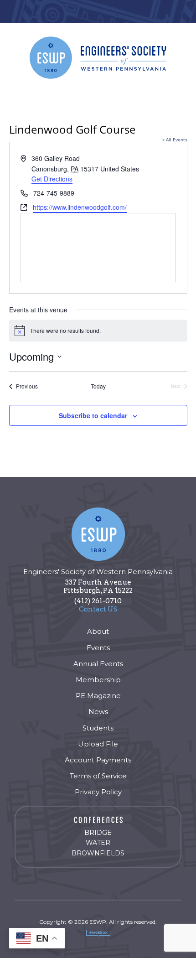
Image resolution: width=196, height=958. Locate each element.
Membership (98, 679)
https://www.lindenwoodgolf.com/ (80, 207)
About (98, 631)
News (98, 711)
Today (98, 386)
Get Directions (51, 178)
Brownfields (98, 853)
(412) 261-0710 (98, 601)
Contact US (98, 609)
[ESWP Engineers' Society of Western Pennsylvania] (98, 57)
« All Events (174, 139)
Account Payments (98, 760)
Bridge (98, 833)
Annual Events (98, 663)
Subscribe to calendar (93, 415)
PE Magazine (98, 695)
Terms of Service (98, 776)
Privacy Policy (98, 791)
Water (98, 843)
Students (98, 728)
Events (98, 647)
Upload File (98, 744)
